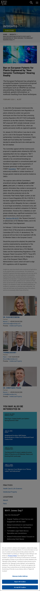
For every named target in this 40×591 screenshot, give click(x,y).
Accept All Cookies (20, 587)
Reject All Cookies (20, 581)
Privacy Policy (12, 555)
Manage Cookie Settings (20, 576)
